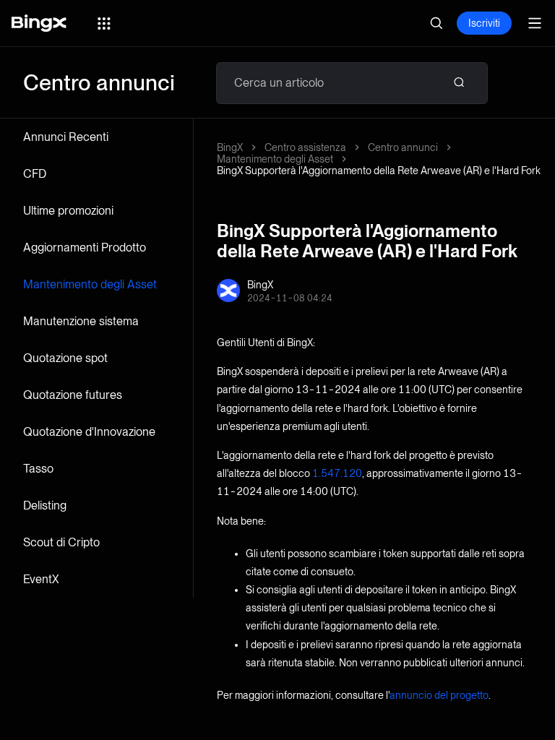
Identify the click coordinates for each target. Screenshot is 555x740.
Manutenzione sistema (81, 321)
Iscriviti (484, 23)
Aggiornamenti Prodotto (84, 247)
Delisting (44, 505)
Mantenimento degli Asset (90, 284)
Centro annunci (403, 147)
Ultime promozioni (68, 211)
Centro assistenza (305, 147)
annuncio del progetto (439, 695)
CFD (34, 174)
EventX (41, 579)
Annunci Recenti (65, 137)
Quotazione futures (72, 395)
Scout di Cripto (61, 542)
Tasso (38, 469)
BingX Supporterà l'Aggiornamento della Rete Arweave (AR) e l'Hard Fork (379, 170)
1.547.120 (337, 473)
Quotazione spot (65, 358)
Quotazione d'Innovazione (89, 432)
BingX (230, 147)
